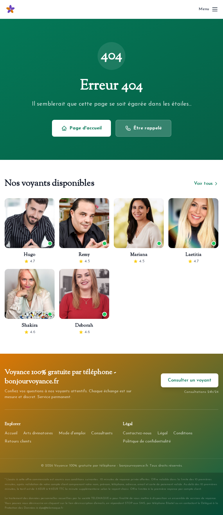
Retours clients (18, 441)
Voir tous (203, 183)
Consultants (102, 433)
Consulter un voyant (189, 380)
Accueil (11, 433)
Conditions (183, 433)
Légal (162, 433)
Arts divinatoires (38, 433)
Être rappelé (147, 128)
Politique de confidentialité (147, 441)
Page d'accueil (85, 128)
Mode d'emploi (72, 433)
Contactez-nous (137, 433)
